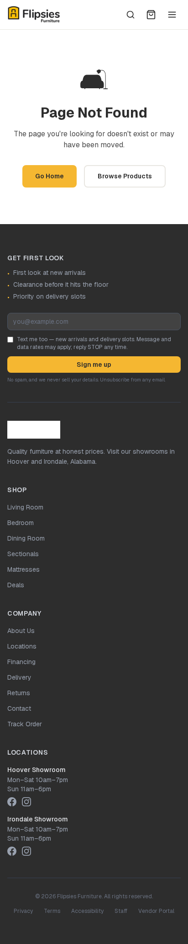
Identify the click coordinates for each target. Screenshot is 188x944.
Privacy (23, 911)
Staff (121, 911)
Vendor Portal (156, 911)
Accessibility (87, 911)
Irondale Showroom (37, 819)
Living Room (25, 507)
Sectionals (23, 554)
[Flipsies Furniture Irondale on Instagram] (26, 851)
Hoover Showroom (36, 770)
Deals (15, 585)
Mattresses (23, 569)
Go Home (49, 176)
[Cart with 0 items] (151, 14)
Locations (22, 646)
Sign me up (94, 364)
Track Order (24, 724)
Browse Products (125, 176)
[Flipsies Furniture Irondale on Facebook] (11, 851)
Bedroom (20, 523)
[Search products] (130, 14)
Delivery (19, 677)
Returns (18, 693)
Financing (21, 662)
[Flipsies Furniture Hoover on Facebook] (11, 801)
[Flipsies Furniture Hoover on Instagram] (26, 801)
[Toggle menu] (172, 14)
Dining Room (26, 538)
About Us (21, 631)
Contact (19, 708)
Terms (52, 911)
